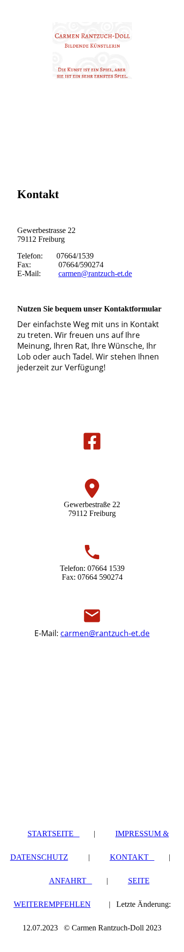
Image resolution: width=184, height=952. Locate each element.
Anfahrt (70, 880)
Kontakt (132, 857)
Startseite (53, 833)
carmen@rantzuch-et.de (95, 273)
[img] (92, 50)
